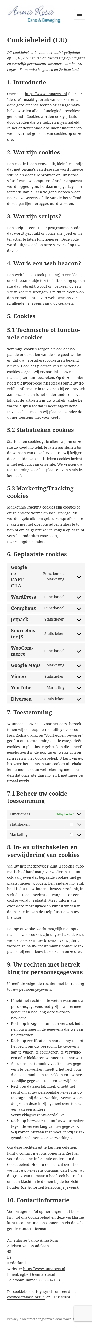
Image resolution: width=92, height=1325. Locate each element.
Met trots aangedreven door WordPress (50, 1319)
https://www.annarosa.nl (46, 93)
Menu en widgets (79, 19)
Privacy (12, 1319)
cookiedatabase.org (24, 1297)
